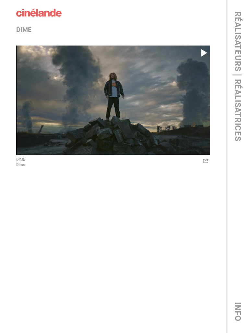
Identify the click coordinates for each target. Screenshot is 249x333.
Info (237, 312)
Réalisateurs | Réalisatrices (237, 76)
